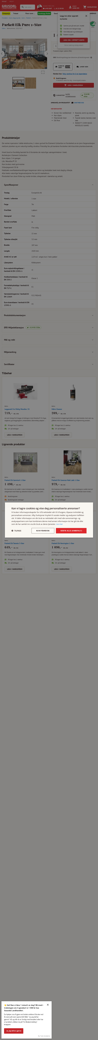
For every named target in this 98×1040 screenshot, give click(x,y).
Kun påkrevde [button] (43, 530)
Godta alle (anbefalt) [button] (71, 530)
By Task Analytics (44, 1036)
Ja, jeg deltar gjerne (13, 1031)
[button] (16, 530)
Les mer (59, 524)
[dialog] (49, 520)
